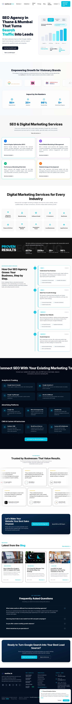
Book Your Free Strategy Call (40, 522)
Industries (26, 3)
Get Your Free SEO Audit (10, 47)
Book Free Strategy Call (65, 4)
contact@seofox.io (62, 678)
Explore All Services (44, 655)
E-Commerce (40, 679)
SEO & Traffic (44, 20)
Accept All (66, 700)
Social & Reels (50, 20)
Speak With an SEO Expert (58, 522)
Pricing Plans (26, 695)
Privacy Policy (14, 697)
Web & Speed (63, 20)
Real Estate (40, 681)
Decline (59, 700)
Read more (18, 578)
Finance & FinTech (41, 683)
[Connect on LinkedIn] (16, 683)
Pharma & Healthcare (42, 673)
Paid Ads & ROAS (57, 20)
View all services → (36, 131)
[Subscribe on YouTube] (9, 683)
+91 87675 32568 (61, 674)
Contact (56, 3)
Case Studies (50, 4)
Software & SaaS (41, 677)
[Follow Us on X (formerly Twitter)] (6, 683)
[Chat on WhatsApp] (20, 683)
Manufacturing (41, 675)
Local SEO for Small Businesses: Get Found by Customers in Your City (58, 568)
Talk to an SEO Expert (9, 52)
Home (12, 3)
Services (18, 3)
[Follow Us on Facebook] (3, 683)
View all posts (66, 545)
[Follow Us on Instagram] (13, 683)
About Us (33, 4)
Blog (44, 3)
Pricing (39, 3)
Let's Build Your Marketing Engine (36, 437)
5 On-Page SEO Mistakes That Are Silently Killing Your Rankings (35, 568)
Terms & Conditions (23, 697)
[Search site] (59, 4)
